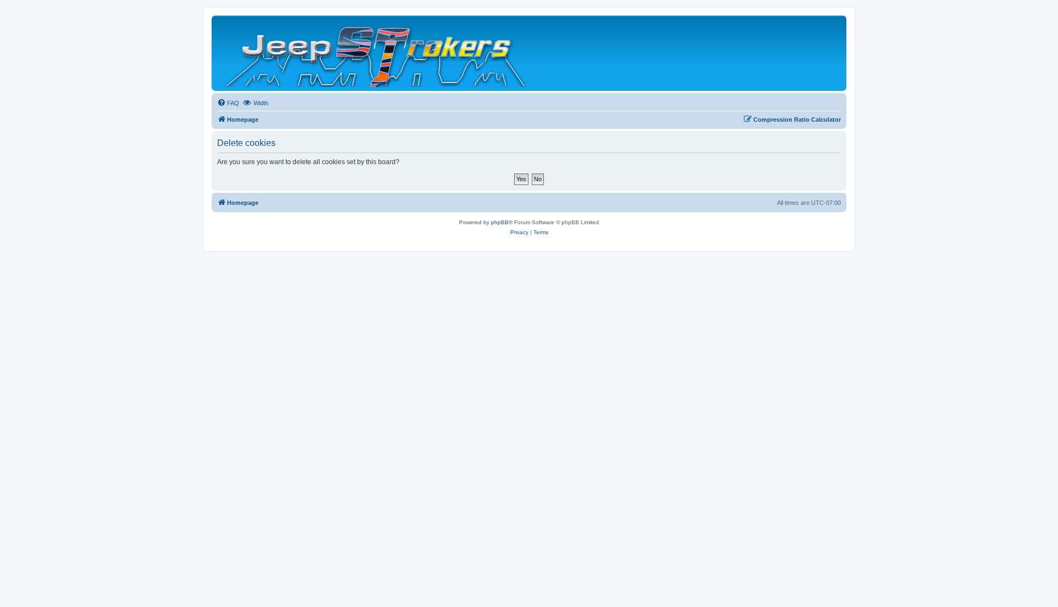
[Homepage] (376, 53)
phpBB (500, 222)
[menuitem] (228, 103)
